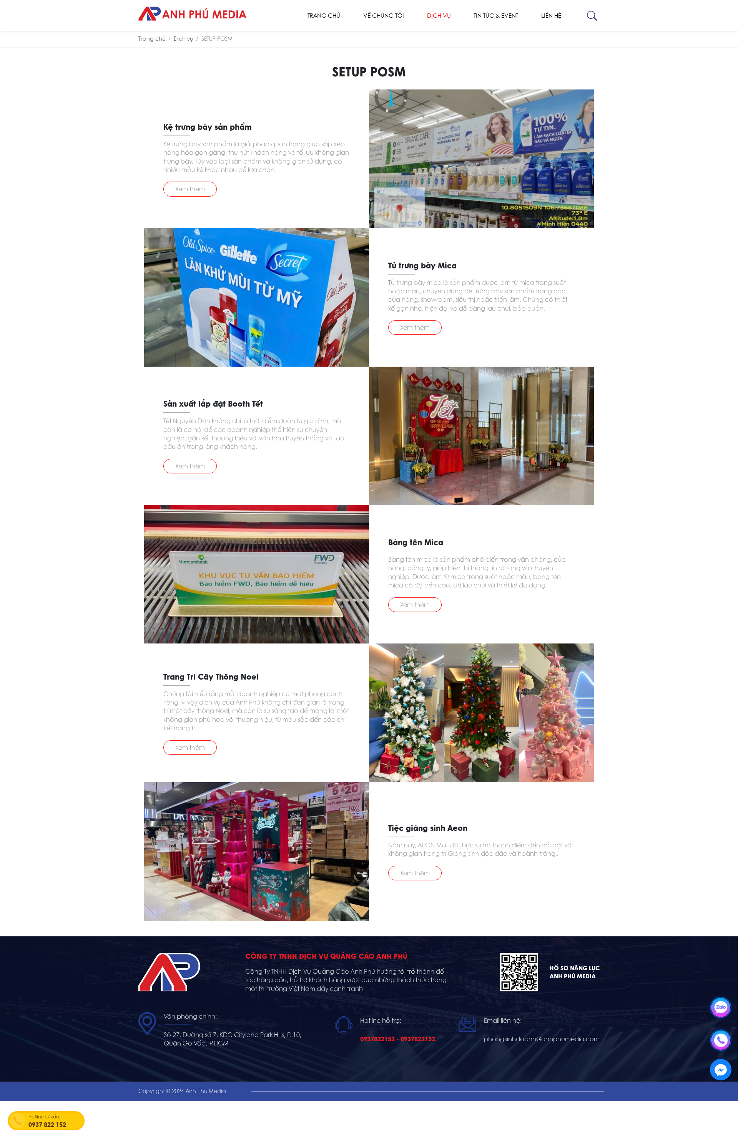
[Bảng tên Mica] (256, 574)
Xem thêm (190, 189)
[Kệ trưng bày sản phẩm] (481, 158)
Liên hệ (551, 16)
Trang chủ (324, 16)
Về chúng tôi (383, 16)
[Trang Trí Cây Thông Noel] (481, 712)
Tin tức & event (496, 16)
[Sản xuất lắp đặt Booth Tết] (481, 436)
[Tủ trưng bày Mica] (256, 297)
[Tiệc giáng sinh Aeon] (256, 851)
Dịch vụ (439, 16)
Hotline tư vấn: (47, 1121)
